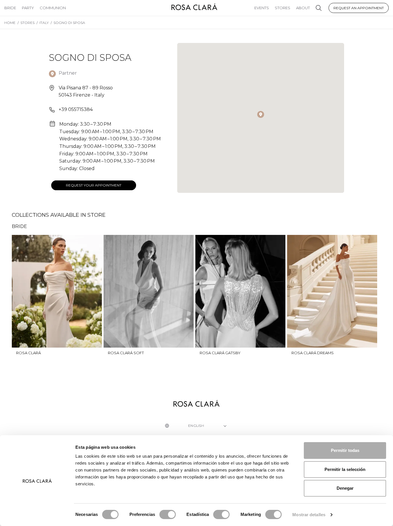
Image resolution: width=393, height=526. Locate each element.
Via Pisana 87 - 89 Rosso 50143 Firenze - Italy (86, 91)
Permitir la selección (345, 469)
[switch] (167, 514)
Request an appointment (358, 8)
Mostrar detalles (308, 514)
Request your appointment (93, 185)
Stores (282, 7)
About (303, 7)
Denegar (345, 488)
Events (261, 7)
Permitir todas (345, 450)
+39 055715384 (76, 109)
